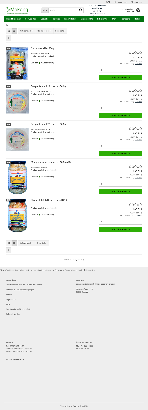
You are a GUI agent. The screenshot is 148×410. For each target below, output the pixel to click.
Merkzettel (137, 2)
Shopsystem (65, 406)
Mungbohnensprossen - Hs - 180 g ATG (51, 162)
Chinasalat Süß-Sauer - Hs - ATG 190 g (50, 200)
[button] (108, 2)
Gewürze (56, 19)
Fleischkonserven (13, 19)
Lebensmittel (102, 19)
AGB (8, 304)
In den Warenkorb (120, 77)
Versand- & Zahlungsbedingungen (20, 290)
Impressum (10, 299)
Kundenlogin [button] (121, 2)
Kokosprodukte (87, 19)
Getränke (44, 19)
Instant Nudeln (70, 19)
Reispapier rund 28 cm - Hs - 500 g (48, 124)
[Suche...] (81, 10)
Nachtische (125, 19)
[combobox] (26, 31)
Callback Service (13, 314)
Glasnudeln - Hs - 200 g (42, 48)
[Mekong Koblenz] (21, 10)
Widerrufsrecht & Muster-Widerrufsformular (24, 285)
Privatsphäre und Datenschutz (18, 309)
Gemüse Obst (30, 19)
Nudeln (137, 19)
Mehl (114, 19)
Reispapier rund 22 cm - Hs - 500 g (48, 86)
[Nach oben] (140, 405)
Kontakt (9, 295)
